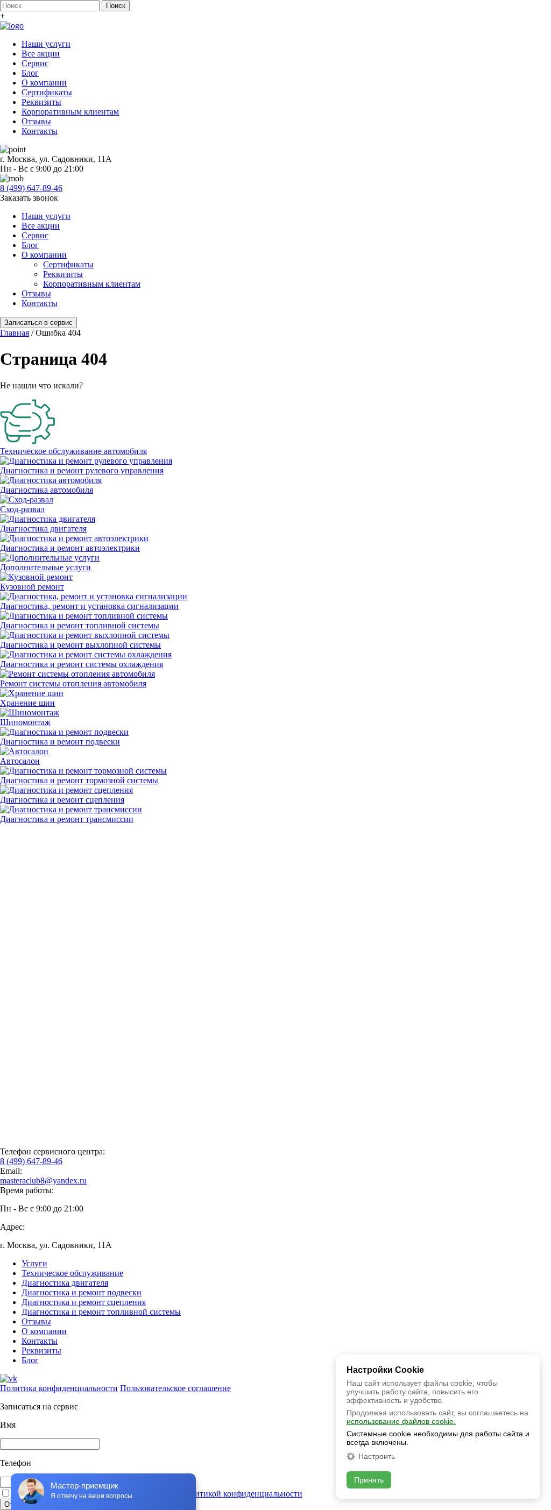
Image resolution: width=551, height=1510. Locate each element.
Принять (369, 1480)
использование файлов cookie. (401, 1421)
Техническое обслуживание (72, 1273)
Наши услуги (46, 43)
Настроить (376, 1456)
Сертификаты (47, 92)
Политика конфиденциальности (59, 1388)
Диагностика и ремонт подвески (82, 1292)
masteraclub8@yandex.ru (43, 1180)
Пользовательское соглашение (175, 1388)
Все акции (41, 53)
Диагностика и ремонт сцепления (84, 1302)
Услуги (34, 1263)
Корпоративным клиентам (70, 111)
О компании (44, 82)
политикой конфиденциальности (241, 1493)
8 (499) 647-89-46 (31, 188)
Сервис (35, 63)
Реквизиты (41, 102)
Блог (30, 72)
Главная (14, 332)
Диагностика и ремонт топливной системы (101, 1311)
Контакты (40, 131)
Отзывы (36, 121)
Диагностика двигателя (65, 1282)
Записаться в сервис (38, 322)
